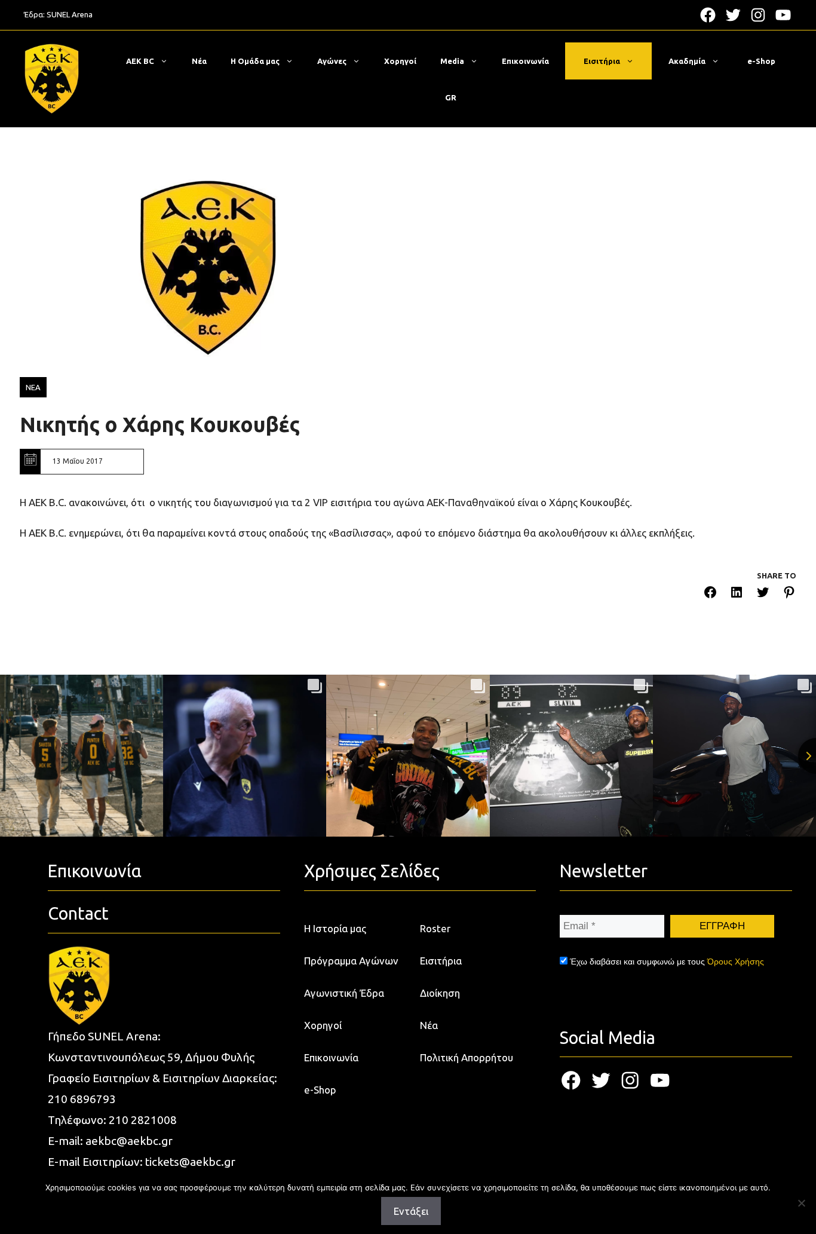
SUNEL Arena (70, 14)
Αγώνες (331, 61)
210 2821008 (143, 1119)
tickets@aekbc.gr (190, 1161)
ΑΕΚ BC (140, 61)
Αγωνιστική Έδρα (344, 993)
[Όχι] (801, 1203)
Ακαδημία (686, 61)
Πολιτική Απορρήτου (466, 1057)
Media (452, 61)
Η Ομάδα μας (255, 61)
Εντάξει (411, 1211)
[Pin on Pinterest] (789, 594)
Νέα (199, 61)
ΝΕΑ (33, 387)
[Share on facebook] (710, 594)
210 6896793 (82, 1099)
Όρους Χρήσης (735, 961)
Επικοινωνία (525, 61)
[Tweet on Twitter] (763, 594)
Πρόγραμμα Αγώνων (351, 960)
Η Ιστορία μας (335, 928)
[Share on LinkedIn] (736, 594)
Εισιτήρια (602, 61)
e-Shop (761, 61)
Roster (435, 928)
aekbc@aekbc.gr (129, 1140)
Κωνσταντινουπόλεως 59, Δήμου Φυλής (151, 1057)
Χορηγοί (400, 61)
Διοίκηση (440, 993)
